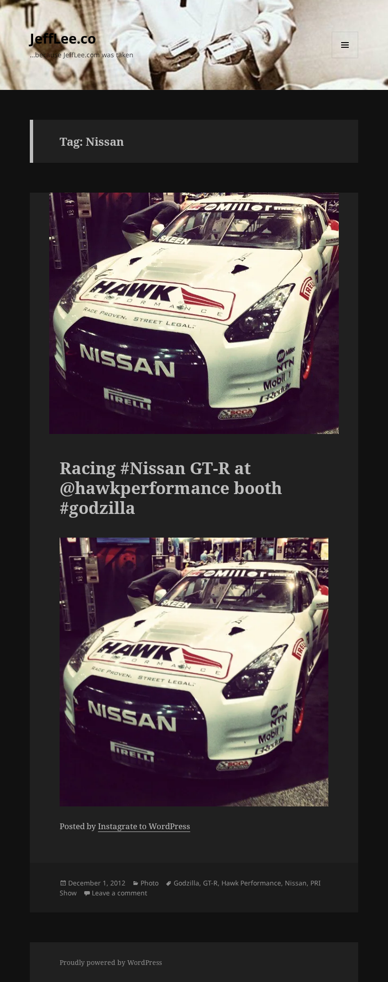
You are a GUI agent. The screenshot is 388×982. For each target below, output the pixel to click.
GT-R (210, 882)
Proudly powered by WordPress (111, 962)
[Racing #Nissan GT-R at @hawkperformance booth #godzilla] (194, 672)
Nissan (296, 882)
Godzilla (186, 882)
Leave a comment (119, 892)
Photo (150, 882)
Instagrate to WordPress (144, 826)
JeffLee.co (63, 38)
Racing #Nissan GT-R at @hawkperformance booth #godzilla (171, 488)
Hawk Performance (251, 882)
